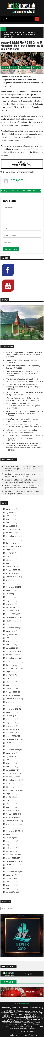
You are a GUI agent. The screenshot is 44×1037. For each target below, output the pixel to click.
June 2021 (9, 719)
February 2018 (11, 854)
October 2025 (11, 543)
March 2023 (10, 648)
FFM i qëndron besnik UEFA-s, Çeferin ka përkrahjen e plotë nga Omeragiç (22, 425)
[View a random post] (3, 19)
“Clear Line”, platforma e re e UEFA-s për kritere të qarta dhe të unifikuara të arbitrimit (24, 412)
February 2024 (11, 610)
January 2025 (11, 573)
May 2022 (9, 682)
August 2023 (11, 631)
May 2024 (9, 600)
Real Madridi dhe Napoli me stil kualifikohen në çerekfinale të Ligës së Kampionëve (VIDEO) (31, 190)
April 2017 (9, 888)
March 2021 (10, 729)
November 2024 (12, 580)
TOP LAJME (36, 68)
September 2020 (12, 749)
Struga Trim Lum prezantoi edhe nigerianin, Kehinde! (23, 367)
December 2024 (12, 577)
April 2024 (9, 604)
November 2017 (12, 865)
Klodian (8, 474)
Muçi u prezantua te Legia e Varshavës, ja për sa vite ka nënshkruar (21, 481)
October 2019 (11, 787)
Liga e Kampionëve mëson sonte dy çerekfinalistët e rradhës (12, 190)
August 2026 (11, 509)
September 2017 (12, 871)
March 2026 (10, 526)
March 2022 (10, 688)
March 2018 (10, 851)
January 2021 (11, 736)
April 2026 (9, 522)
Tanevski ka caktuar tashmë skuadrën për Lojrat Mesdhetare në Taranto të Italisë (22, 372)
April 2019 (9, 807)
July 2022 (9, 675)
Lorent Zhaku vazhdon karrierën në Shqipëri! (23, 360)
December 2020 (12, 739)
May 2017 (9, 885)
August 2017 (11, 875)
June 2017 (9, 882)
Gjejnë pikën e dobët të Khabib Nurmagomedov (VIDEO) (22, 492)
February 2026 (11, 529)
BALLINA (13, 32)
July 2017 (9, 878)
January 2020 (11, 777)
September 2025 (12, 546)
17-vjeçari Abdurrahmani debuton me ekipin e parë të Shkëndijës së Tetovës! (24, 399)
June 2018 (9, 841)
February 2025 (11, 570)
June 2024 (9, 597)
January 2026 (11, 533)
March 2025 (10, 566)
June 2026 (9, 516)
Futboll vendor (25, 68)
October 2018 (11, 827)
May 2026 (9, 519)
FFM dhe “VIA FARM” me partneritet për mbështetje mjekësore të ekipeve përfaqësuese (24, 385)
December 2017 (12, 861)
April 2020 (9, 766)
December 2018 (12, 821)
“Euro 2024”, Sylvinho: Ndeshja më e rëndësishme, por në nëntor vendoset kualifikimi (23, 468)
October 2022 (11, 665)
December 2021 (12, 699)
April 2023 (9, 644)
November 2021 (12, 702)
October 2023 (11, 624)
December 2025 (12, 536)
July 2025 (9, 553)
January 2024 (11, 614)
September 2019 (12, 790)
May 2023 (9, 641)
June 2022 (9, 678)
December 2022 (12, 658)
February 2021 (11, 732)
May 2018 (9, 844)
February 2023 (11, 651)
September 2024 (12, 587)
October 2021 (11, 705)
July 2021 (9, 716)
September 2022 (12, 668)
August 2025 (11, 550)
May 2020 (9, 763)
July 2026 (9, 512)
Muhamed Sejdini (26, 172)
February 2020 (11, 773)
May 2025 (9, 560)
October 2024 (11, 583)
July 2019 (9, 797)
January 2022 (11, 695)
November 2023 (12, 621)
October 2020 (11, 746)
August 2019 (11, 793)
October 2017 (11, 868)
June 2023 (9, 638)
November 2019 (12, 783)
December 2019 (12, 780)
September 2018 (12, 831)
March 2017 (10, 892)
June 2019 (9, 800)
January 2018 (11, 858)
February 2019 (11, 814)
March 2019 (10, 810)
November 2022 (12, 661)
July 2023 (9, 634)
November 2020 (12, 743)
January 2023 (11, 655)
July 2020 (9, 756)
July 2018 (9, 837)
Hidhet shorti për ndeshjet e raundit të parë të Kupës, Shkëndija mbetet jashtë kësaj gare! (24, 353)
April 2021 (9, 726)
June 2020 (9, 760)
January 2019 (11, 817)
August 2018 (11, 834)
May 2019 (9, 804)
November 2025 (12, 539)
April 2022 (9, 685)
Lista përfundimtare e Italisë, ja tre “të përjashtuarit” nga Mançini (23, 475)
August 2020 (11, 753)
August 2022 (11, 671)
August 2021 (11, 712)
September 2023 (12, 627)
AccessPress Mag (36, 1008)
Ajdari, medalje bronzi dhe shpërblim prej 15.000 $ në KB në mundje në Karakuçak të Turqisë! (23, 405)
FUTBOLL (14, 68)
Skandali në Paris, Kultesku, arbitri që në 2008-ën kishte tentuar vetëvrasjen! (23, 486)
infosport (4, 71)
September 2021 (12, 709)
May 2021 (9, 722)
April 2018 (9, 848)
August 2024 (11, 590)
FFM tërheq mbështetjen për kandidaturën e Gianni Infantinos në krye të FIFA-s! (23, 380)
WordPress (16, 1008)
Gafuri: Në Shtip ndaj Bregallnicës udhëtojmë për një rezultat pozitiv (23, 431)
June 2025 (9, 556)
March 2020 (10, 770)
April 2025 (9, 563)
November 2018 (12, 824)
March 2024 (10, 607)
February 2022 (11, 692)
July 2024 (9, 594)
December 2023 (12, 617)
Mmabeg (9, 491)
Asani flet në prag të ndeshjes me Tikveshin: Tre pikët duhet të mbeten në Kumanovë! (25, 437)
